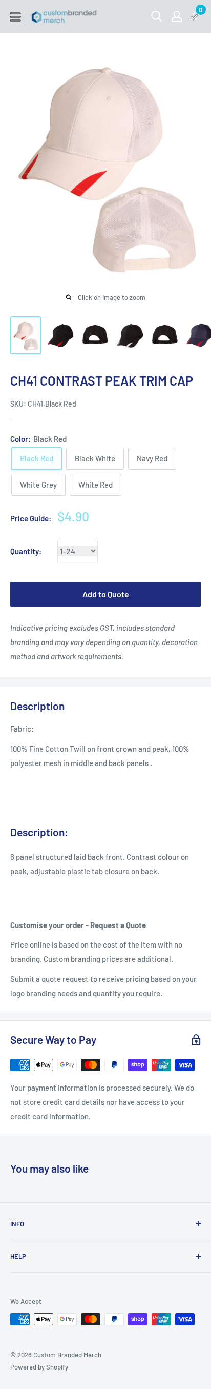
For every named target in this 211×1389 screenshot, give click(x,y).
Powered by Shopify (39, 1367)
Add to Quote (105, 594)
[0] (195, 16)
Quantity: (25, 551)
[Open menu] (15, 17)
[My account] (177, 16)
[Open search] (156, 16)
